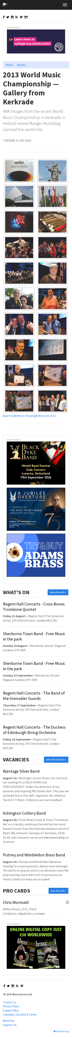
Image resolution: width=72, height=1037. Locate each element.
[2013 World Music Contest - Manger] (19, 273)
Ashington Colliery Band (24, 813)
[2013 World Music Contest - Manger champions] (19, 401)
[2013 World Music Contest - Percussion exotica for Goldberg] (52, 222)
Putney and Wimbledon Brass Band (34, 855)
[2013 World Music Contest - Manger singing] (52, 401)
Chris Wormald (16, 902)
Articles (21, 65)
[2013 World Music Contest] (19, 171)
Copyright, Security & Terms (19, 1014)
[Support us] (26, 17)
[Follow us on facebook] (4, 17)
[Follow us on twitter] (7, 17)
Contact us (9, 1002)
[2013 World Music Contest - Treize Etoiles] (19, 248)
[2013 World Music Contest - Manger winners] (52, 375)
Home (9, 65)
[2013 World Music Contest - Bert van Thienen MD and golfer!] (52, 273)
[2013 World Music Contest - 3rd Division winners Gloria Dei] (52, 299)
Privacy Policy (11, 1006)
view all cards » (58, 890)
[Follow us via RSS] (16, 17)
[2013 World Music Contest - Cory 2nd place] (19, 375)
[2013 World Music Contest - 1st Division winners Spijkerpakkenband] (52, 324)
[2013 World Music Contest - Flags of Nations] (52, 196)
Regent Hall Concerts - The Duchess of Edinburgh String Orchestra (34, 729)
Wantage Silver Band (21, 771)
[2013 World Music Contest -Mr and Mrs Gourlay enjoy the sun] (19, 299)
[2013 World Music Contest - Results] (52, 350)
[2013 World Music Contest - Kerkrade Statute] (52, 171)
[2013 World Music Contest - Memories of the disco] (19, 222)
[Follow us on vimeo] (21, 17)
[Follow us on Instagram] (12, 17)
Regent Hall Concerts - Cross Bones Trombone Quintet (34, 606)
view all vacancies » (56, 759)
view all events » (58, 592)
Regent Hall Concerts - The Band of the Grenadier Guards (34, 695)
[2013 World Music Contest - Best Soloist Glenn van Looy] (19, 350)
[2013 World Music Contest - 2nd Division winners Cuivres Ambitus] (19, 324)
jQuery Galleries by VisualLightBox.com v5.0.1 (29, 416)
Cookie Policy (11, 1010)
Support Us (10, 1025)
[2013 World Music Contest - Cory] (52, 248)
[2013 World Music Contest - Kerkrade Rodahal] (19, 196)
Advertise (8, 1020)
